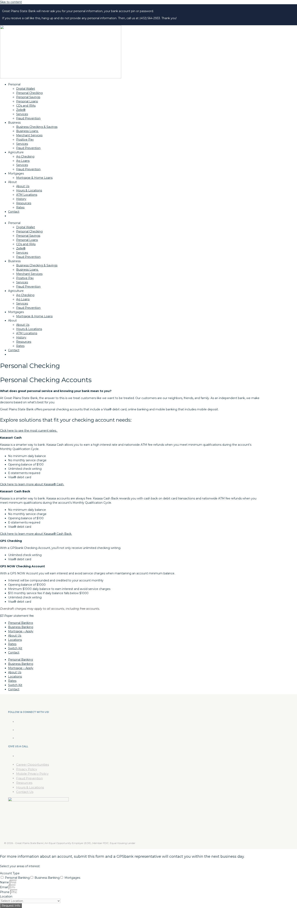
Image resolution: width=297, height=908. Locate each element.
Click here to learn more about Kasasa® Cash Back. (36, 534)
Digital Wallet (25, 88)
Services (22, 114)
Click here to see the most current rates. (29, 430)
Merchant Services (29, 135)
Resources (23, 203)
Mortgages (72, 878)
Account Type (10, 873)
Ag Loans (22, 161)
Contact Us (24, 792)
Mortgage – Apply (20, 631)
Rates (20, 207)
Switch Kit (15, 648)
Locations (15, 640)
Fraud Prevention (28, 118)
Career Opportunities (32, 764)
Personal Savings (28, 97)
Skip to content (11, 2)
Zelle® (20, 110)
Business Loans (27, 131)
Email (4, 887)
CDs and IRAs (26, 105)
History (21, 199)
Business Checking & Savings (36, 127)
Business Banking (20, 627)
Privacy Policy (26, 769)
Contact (13, 211)
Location (6, 896)
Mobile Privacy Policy (32, 774)
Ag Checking (25, 156)
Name (5, 882)
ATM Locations (26, 195)
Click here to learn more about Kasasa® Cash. (32, 484)
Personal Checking (29, 93)
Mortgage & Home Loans (34, 178)
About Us (22, 186)
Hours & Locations (29, 190)
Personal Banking (20, 623)
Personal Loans (27, 101)
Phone (5, 892)
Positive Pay (25, 139)
